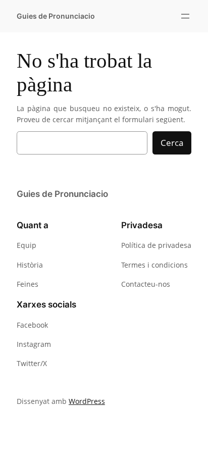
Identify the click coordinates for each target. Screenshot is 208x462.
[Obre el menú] (185, 16)
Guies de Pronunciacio (56, 16)
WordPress (87, 401)
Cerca (172, 142)
